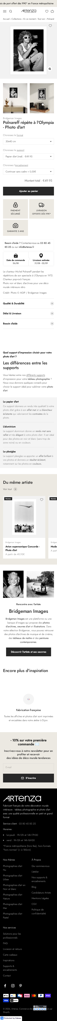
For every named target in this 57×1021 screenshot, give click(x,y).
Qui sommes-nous (40, 866)
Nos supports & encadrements (39, 879)
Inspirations (8, 960)
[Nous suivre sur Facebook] (5, 986)
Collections (16, 18)
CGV (34, 904)
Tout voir (41, 18)
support (20, 150)
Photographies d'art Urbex (12, 877)
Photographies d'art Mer (12, 906)
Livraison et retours (12, 949)
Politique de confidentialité (39, 911)
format (20, 135)
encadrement (21, 165)
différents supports (35, 375)
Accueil (6, 18)
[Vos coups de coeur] (46, 11)
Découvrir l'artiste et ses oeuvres (28, 652)
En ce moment (29, 18)
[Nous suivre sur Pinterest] (21, 986)
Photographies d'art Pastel (12, 915)
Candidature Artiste (41, 892)
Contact (7, 975)
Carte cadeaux (10, 954)
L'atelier (35, 871)
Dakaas (18, 1018)
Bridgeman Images (12, 118)
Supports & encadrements (10, 968)
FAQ (5, 943)
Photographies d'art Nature (12, 896)
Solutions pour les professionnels (12, 935)
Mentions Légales (40, 898)
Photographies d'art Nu (12, 868)
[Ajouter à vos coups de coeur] (50, 25)
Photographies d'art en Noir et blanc (14, 887)
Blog (34, 887)
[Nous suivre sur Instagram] (13, 986)
